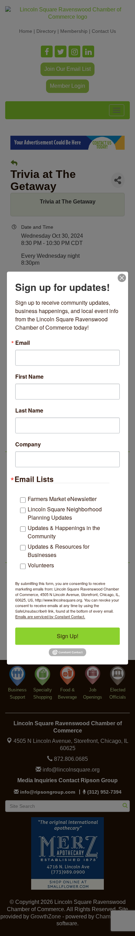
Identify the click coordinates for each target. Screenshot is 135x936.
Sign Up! (67, 636)
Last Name (29, 410)
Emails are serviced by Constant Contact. (50, 616)
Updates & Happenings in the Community (64, 532)
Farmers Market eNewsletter (62, 499)
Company (28, 444)
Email (22, 343)
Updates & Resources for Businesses (58, 550)
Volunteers (41, 565)
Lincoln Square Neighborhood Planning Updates (65, 513)
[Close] (122, 278)
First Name (29, 376)
